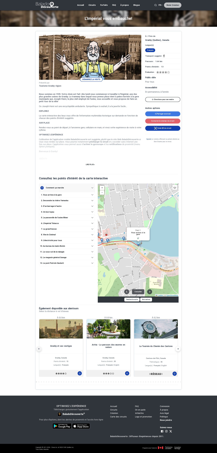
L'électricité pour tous (51, 240)
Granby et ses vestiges (61, 346)
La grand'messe (49, 229)
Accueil (80, 5)
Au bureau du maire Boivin (53, 246)
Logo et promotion (143, 416)
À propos (124, 5)
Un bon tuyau (47, 212)
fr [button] (160, 5)
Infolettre (139, 413)
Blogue (136, 5)
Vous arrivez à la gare (51, 195)
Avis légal (164, 413)
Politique (164, 416)
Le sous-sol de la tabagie (52, 252)
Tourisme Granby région (50, 86)
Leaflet (160, 295)
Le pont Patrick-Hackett (52, 263)
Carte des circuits (118, 416)
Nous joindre (166, 420)
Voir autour (146, 299)
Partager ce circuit (164, 114)
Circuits (92, 5)
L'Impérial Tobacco (50, 223)
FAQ (114, 5)
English (116, 365)
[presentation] (39, 348)
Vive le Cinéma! (48, 235)
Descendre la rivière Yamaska (54, 200)
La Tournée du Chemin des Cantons (156, 346)
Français (150, 50)
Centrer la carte (132, 299)
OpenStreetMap (172, 295)
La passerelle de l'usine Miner (54, 217)
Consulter (138, 292)
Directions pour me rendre (164, 99)
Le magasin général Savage (53, 257)
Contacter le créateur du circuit (162, 121)
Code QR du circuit (164, 128)
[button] (139, 244)
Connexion (165, 406)
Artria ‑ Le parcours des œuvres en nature (108, 346)
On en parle (140, 410)
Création (114, 413)
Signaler (148, 139)
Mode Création (172, 5)
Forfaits (104, 5)
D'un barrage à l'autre (51, 206)
